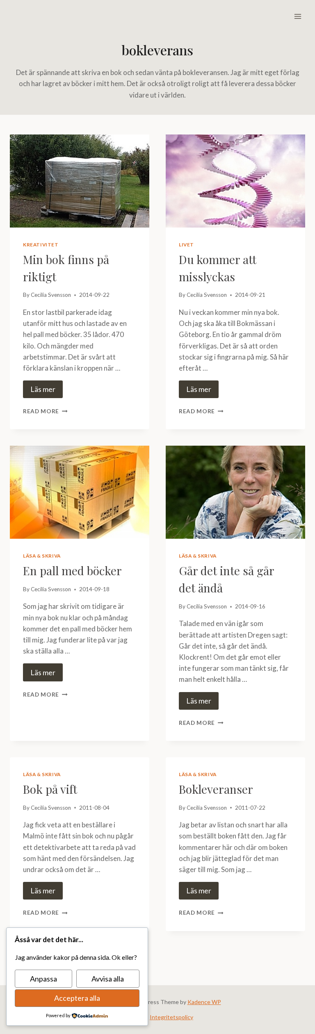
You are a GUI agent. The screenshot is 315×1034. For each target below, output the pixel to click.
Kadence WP (204, 1001)
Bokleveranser (216, 789)
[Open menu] (297, 16)
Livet (186, 244)
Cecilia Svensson (51, 295)
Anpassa (43, 978)
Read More (45, 411)
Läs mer (42, 389)
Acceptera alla (77, 997)
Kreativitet (41, 244)
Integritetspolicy (171, 1017)
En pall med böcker (72, 570)
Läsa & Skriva (42, 556)
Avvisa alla (107, 978)
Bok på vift (50, 789)
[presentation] (79, 181)
